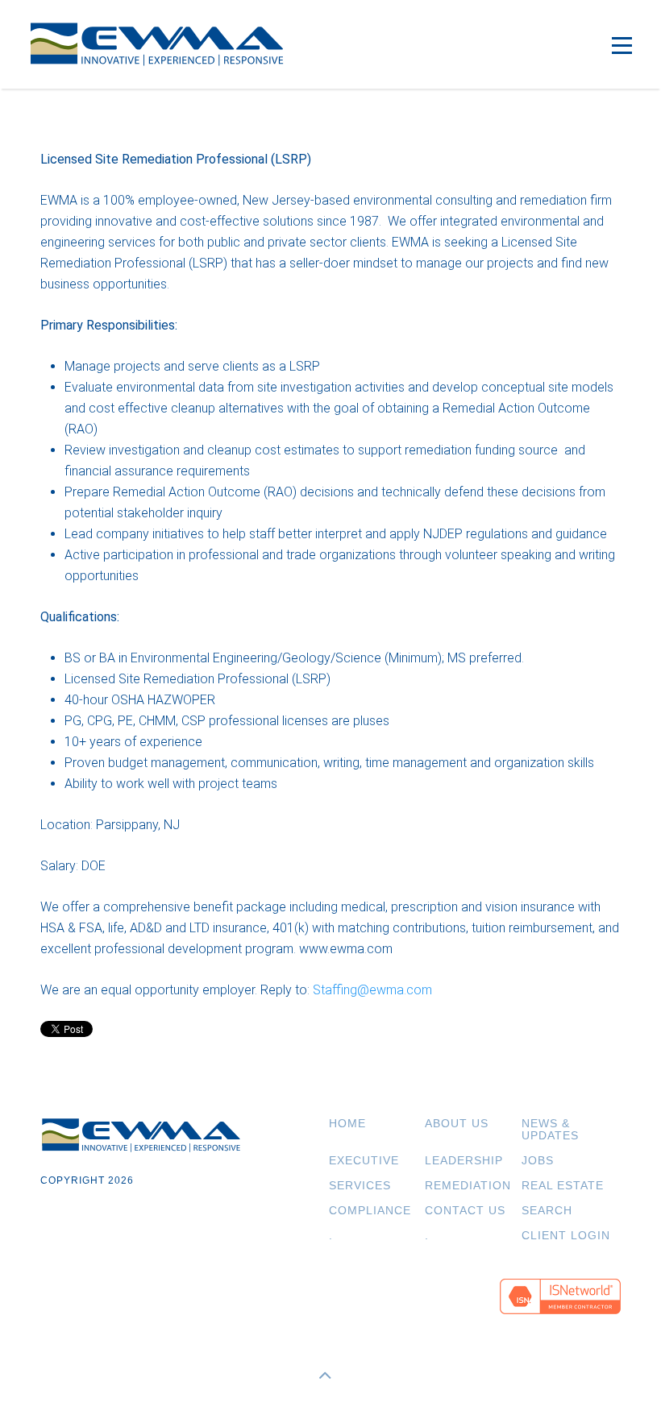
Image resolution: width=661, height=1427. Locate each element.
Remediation (468, 1186)
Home (347, 1124)
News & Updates (550, 1130)
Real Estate (563, 1186)
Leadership (464, 1161)
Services (360, 1186)
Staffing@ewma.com (372, 990)
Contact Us (465, 1211)
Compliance (370, 1211)
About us (456, 1124)
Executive (364, 1161)
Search (547, 1211)
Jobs (538, 1161)
